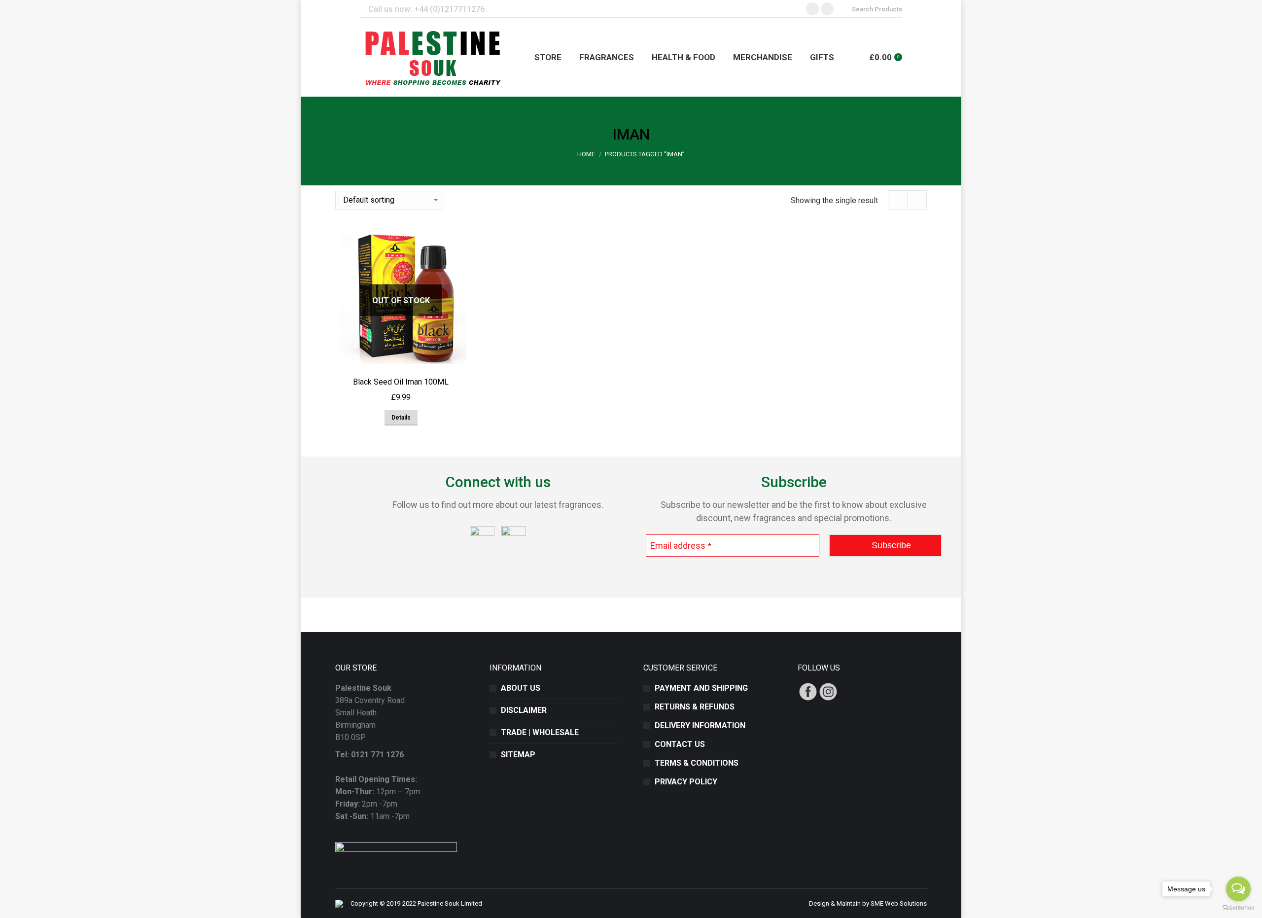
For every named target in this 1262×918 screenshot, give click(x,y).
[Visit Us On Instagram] (828, 699)
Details (401, 417)
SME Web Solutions (899, 903)
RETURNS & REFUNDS (695, 706)
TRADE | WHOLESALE (540, 732)
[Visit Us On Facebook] (808, 699)
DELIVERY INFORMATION (700, 725)
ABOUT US (520, 688)
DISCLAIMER (524, 710)
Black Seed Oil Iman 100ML (401, 382)
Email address (680, 545)
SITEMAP (518, 754)
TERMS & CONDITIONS (696, 763)
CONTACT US (680, 744)
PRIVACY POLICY (686, 781)
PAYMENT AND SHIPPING (701, 688)
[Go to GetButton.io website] (1238, 908)
